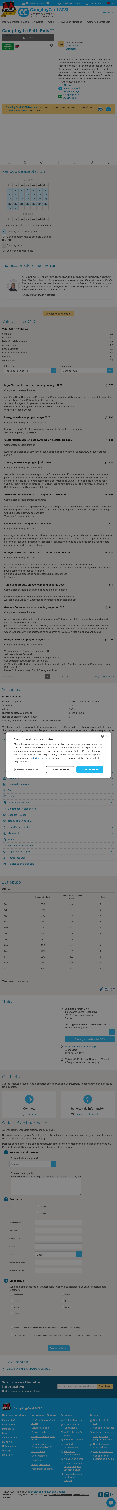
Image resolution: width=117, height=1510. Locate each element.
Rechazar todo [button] (60, 769)
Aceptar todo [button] (90, 769)
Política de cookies (42, 758)
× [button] (106, 736)
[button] (26, 769)
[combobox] (102, 736)
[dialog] (58, 755)
